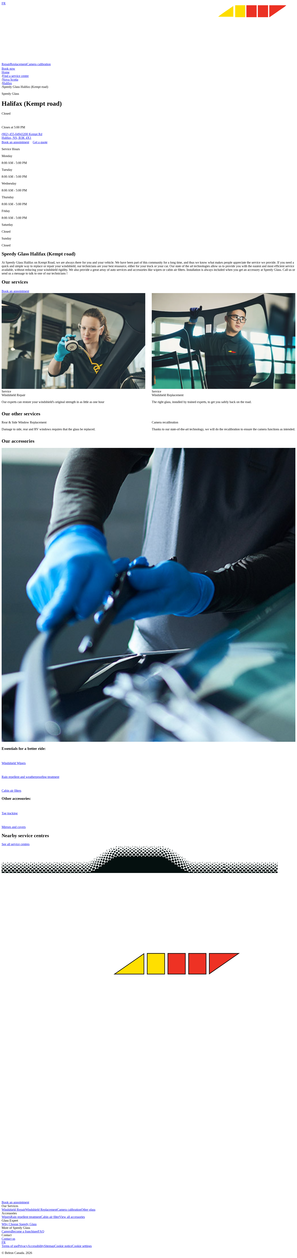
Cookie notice (63, 1246)
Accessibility (36, 1246)
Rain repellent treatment (26, 1217)
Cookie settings (82, 1246)
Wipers (6, 1217)
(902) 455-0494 (12, 134)
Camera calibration (39, 64)
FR (4, 3)
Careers (6, 1231)
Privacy (23, 1246)
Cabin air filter (50, 1217)
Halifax (7, 83)
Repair (6, 64)
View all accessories (72, 1217)
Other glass (88, 1209)
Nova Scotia (10, 79)
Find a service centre (15, 76)
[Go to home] (148, 60)
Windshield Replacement (41, 1209)
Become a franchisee (24, 1231)
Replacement (18, 64)
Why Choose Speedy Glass (19, 1224)
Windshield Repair (13, 1209)
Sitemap (49, 1246)
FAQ (41, 1231)
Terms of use (10, 1246)
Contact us (8, 1238)
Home (5, 72)
